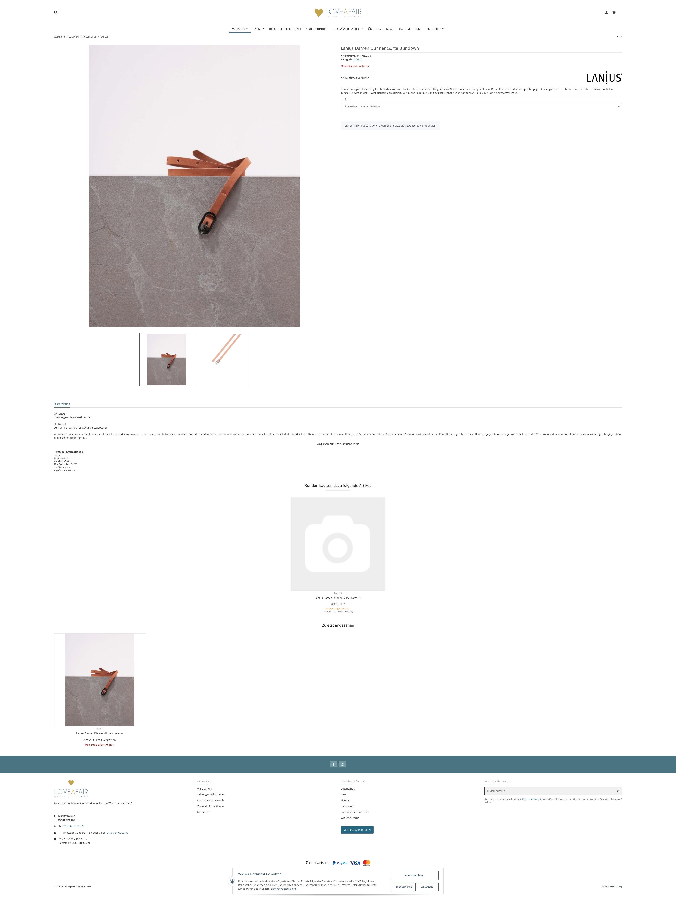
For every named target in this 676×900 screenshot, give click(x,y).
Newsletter (203, 812)
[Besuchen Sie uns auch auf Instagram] (342, 764)
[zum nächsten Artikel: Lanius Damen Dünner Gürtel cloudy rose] (621, 36)
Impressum (347, 806)
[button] (481, 106)
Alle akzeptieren (414, 875)
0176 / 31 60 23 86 (117, 832)
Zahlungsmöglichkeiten (211, 794)
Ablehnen (427, 886)
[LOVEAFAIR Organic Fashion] (338, 13)
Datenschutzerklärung (532, 799)
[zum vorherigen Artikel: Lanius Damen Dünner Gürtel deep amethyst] (618, 36)
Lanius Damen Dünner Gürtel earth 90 (338, 598)
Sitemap (345, 800)
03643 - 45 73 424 (74, 826)
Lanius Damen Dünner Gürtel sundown (100, 733)
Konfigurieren (403, 886)
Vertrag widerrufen (357, 829)
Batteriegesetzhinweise (354, 812)
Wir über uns (205, 788)
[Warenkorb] (616, 12)
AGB (343, 794)
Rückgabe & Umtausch (210, 800)
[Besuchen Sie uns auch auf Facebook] (333, 764)
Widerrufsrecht (350, 817)
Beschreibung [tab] (62, 403)
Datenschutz (348, 788)
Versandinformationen (210, 806)
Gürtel (357, 59)
